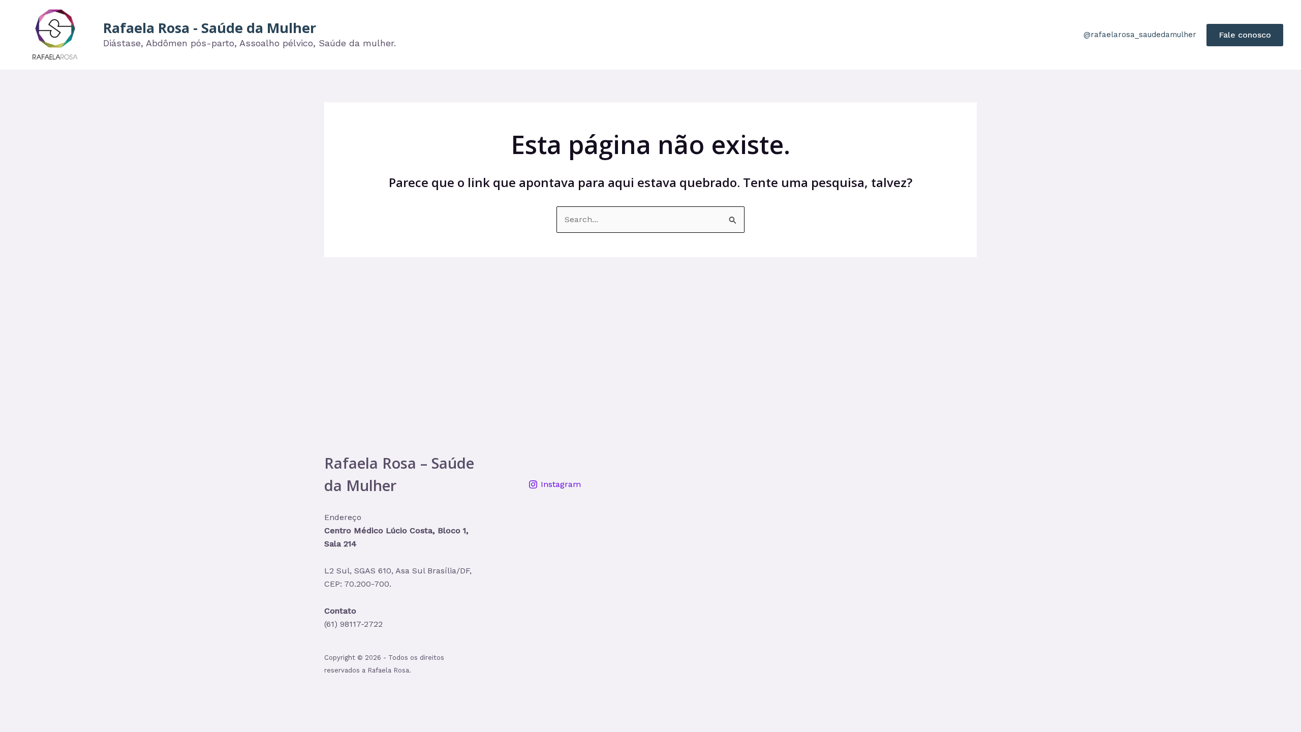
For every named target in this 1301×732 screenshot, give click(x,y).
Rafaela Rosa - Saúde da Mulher (209, 27)
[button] (1244, 35)
